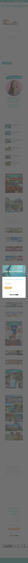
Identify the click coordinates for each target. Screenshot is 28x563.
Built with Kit (14, 295)
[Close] (24, 267)
